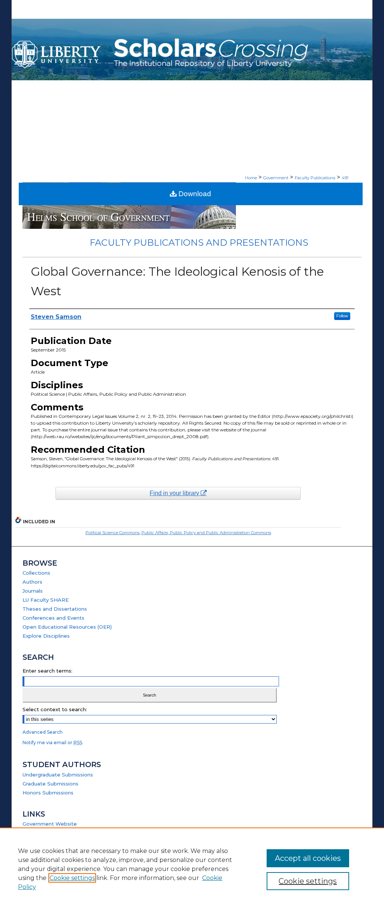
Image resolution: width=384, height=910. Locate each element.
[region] (192, 868)
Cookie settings (72, 877)
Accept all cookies (308, 858)
